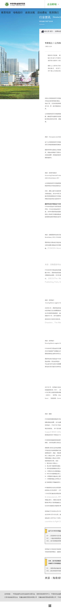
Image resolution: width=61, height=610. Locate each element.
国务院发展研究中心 (43, 594)
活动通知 (42, 12)
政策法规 (30, 12)
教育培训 (6, 12)
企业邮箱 (52, 4)
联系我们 (54, 12)
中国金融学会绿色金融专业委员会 (24, 594)
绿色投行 (18, 12)
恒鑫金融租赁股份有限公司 (28, 597)
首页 (51, 31)
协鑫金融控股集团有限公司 (47, 597)
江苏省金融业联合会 (11, 597)
